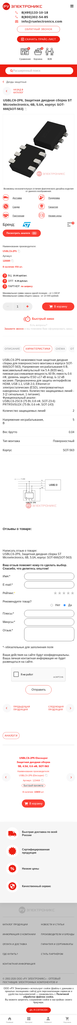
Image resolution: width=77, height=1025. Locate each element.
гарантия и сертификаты (57, 944)
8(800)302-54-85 (34, 17)
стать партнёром (52, 954)
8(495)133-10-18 (34, 12)
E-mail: (8, 584)
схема (60, 348)
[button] (6, 777)
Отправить (39, 689)
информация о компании (19, 934)
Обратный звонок (38, 29)
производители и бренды (57, 934)
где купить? (10, 954)
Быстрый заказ (43, 318)
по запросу (27, 286)
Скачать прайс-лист (40, 39)
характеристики (37, 348)
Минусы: (9, 621)
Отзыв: (8, 630)
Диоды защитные (16, 81)
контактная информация (19, 964)
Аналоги (11, 735)
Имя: (6, 576)
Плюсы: (8, 613)
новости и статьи (52, 924)
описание (12, 348)
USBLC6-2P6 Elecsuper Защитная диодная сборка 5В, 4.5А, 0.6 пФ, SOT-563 (33, 762)
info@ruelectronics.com (41, 21)
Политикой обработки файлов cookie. (46, 995)
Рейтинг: (9, 593)
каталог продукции (15, 924)
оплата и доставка (15, 944)
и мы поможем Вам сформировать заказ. (38, 327)
